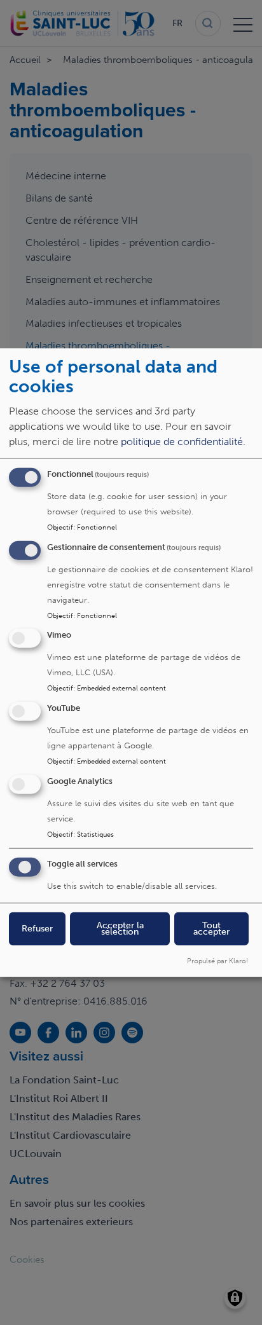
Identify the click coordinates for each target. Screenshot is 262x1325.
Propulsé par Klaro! (217, 960)
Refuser (37, 928)
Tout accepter (211, 928)
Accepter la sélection (120, 928)
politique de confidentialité (182, 441)
